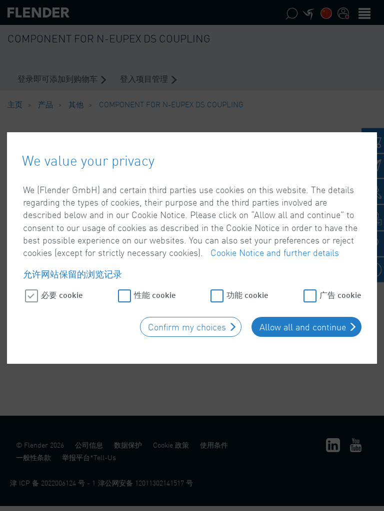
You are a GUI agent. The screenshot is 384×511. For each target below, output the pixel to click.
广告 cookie (341, 294)
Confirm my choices (187, 326)
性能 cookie (155, 294)
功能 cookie (247, 294)
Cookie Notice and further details (274, 252)
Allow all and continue (303, 326)
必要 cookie (62, 294)
